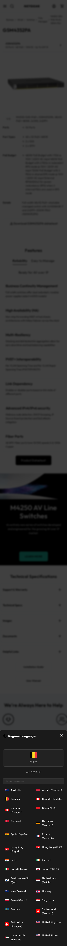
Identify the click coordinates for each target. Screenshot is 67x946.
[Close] (61, 735)
